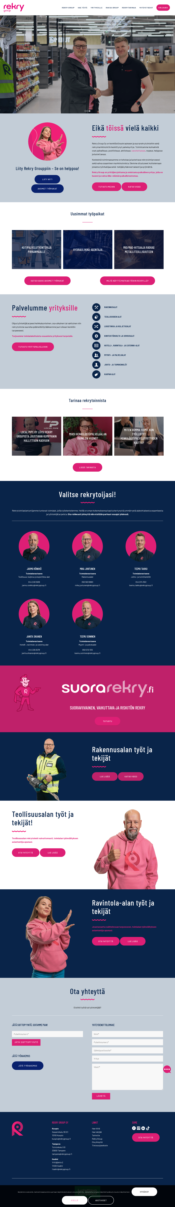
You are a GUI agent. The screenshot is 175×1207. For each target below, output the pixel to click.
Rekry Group (97, 1139)
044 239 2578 (34, 650)
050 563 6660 (87, 582)
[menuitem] (68, 7)
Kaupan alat (109, 374)
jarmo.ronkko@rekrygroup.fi (34, 585)
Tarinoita (96, 1135)
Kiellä (74, 1200)
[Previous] (2, 62)
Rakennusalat (110, 307)
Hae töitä (96, 1128)
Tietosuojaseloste (100, 1145)
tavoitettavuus (138, 150)
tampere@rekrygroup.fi (62, 1154)
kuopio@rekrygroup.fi (61, 1139)
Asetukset (101, 1200)
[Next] (173, 62)
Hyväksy (144, 1192)
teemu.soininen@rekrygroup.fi (87, 653)
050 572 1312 (87, 650)
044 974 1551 (141, 582)
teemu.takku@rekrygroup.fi (141, 585)
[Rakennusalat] (96, 307)
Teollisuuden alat (113, 316)
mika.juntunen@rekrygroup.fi (87, 585)
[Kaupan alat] (96, 374)
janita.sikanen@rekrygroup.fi (34, 653)
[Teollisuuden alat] (96, 317)
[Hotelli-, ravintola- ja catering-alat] (96, 346)
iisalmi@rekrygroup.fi (61, 1169)
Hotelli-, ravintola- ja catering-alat (122, 345)
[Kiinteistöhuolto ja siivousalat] (96, 336)
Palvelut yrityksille (87, 73)
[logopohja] (20, 7)
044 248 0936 (34, 582)
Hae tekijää (97, 1132)
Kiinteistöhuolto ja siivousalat (119, 335)
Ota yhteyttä (97, 1142)
